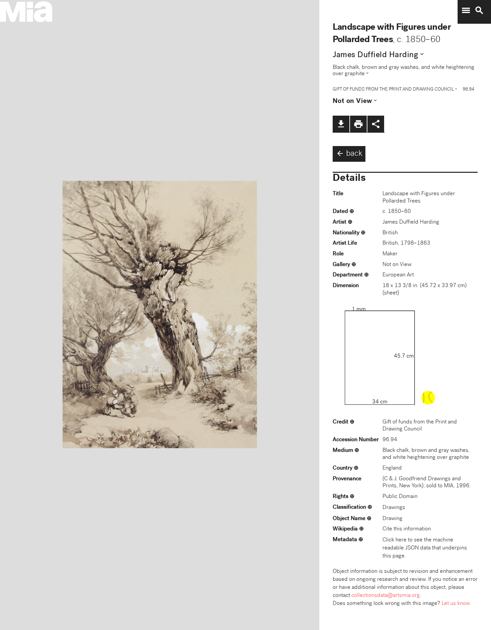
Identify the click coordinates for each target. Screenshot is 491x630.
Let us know (456, 604)
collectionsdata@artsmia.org (385, 596)
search (479, 10)
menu (466, 10)
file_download (341, 124)
